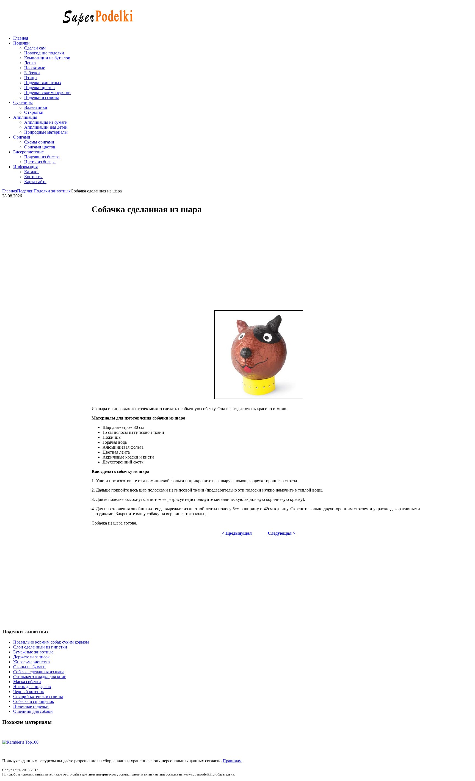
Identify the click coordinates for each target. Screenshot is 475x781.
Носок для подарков (32, 686)
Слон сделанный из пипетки (40, 647)
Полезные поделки (31, 706)
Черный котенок (28, 691)
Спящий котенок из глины (38, 696)
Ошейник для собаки (33, 711)
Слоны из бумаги (29, 666)
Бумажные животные (33, 652)
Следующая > (281, 533)
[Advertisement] (210, 261)
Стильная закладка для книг (39, 676)
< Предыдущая (237, 533)
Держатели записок (31, 657)
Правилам (232, 760)
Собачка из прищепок (33, 701)
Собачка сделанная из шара (38, 671)
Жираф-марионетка (31, 661)
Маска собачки (27, 681)
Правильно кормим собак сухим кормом (51, 642)
